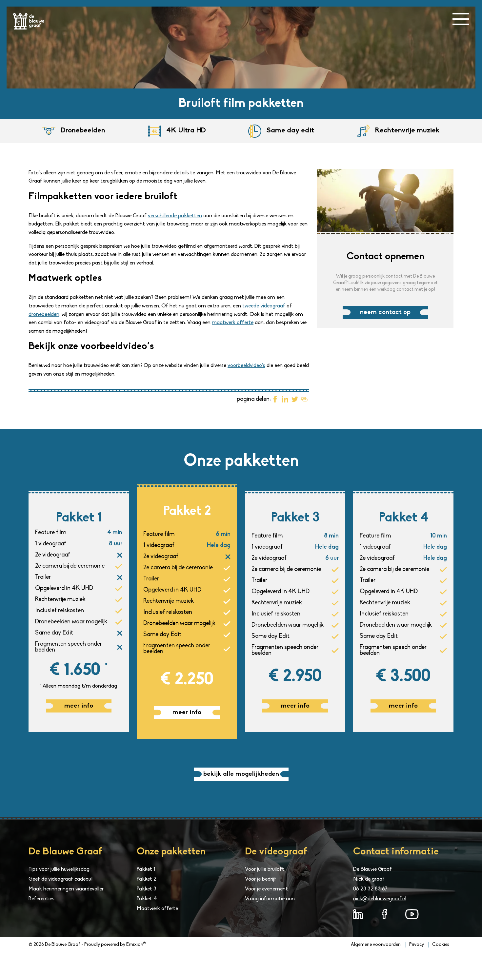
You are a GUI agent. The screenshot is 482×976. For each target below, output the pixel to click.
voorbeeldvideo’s (246, 365)
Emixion (134, 944)
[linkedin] (358, 914)
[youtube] (412, 914)
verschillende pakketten (175, 216)
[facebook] (384, 914)
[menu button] (460, 19)
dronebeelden (44, 314)
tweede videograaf (263, 306)
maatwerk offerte (232, 322)
